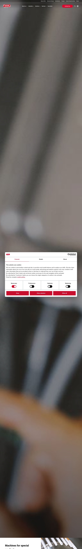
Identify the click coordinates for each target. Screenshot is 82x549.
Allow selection (41, 293)
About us (24, 6)
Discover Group (50, 1)
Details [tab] (41, 259)
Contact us (67, 6)
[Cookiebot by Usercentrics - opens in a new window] (69, 254)
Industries (30, 6)
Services (43, 6)
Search (75, 6)
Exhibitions (57, 1)
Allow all (64, 293)
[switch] (32, 286)
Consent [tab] (17, 259)
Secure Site (43, 1)
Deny (17, 293)
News (77, 1)
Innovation (50, 6)
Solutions (37, 6)
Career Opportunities (70, 1)
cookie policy (21, 277)
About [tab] (65, 259)
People (63, 1)
